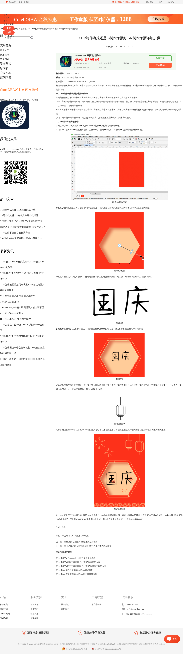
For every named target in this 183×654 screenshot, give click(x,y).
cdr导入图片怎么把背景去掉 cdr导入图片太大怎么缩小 (88, 546)
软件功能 (4, 604)
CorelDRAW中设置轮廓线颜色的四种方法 (21, 238)
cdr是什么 (66, 536)
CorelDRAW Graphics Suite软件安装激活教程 (76, 558)
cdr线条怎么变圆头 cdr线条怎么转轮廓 (81, 542)
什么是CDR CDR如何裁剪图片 (15, 319)
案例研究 (5, 77)
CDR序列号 (5, 614)
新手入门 (4, 50)
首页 (6, 15)
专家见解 (5, 72)
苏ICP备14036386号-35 (75, 649)
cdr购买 (85, 536)
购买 (8, 32)
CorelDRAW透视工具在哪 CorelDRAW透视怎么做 (78, 562)
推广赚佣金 (97, 604)
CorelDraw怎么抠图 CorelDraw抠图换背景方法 (76, 574)
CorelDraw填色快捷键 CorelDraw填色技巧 (74, 570)
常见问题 (4, 59)
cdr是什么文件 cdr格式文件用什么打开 (19, 215)
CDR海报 (76, 536)
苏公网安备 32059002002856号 (107, 649)
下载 (8, 28)
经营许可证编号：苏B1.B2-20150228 (99, 644)
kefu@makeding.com (135, 609)
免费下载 (160, 58)
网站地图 (65, 609)
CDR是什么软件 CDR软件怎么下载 (17, 209)
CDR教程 (4, 618)
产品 (6, 18)
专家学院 (34, 618)
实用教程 (5, 45)
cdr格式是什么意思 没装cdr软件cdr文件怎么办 (23, 227)
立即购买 (160, 65)
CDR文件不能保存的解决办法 (15, 232)
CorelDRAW (11, 7)
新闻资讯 (5, 68)
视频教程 (5, 63)
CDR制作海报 (110, 85)
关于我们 (65, 604)
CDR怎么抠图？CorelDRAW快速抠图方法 (21, 221)
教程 (6, 21)
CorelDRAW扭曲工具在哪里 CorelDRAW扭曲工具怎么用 (81, 566)
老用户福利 (9, 24)
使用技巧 (4, 55)
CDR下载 (4, 609)
